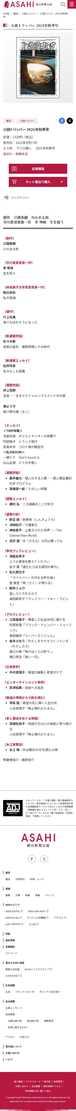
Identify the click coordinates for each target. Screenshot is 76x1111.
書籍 (7, 888)
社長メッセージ (13, 1007)
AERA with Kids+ (37, 911)
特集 (7, 933)
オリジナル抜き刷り (49, 991)
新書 (27, 895)
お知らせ (24, 1036)
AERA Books (12, 917)
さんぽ (32, 924)
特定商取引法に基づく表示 (38, 1090)
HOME (6, 13)
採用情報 (10, 1014)
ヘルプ (8, 1059)
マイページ (11, 953)
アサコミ (58, 917)
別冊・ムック (37, 879)
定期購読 (38, 168)
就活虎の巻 (33, 1020)
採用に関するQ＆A (17, 1027)
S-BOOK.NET (12, 975)
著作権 (47, 1081)
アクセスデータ (33, 1081)
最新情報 (10, 940)
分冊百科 (20, 879)
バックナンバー (20, 197)
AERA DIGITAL (12, 911)
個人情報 (18, 1081)
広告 (7, 991)
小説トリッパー (29, 13)
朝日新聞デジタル (52, 1086)
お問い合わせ (12, 1053)
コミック (50, 895)
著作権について (13, 1046)
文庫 (17, 895)
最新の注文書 (12, 969)
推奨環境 (58, 1081)
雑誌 (15, 13)
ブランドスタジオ (24, 991)
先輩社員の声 (15, 1020)
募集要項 (48, 1020)
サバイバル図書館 (36, 917)
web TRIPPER (12, 924)
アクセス (10, 1036)
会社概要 (10, 1001)
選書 (37, 895)
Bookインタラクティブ (37, 969)
